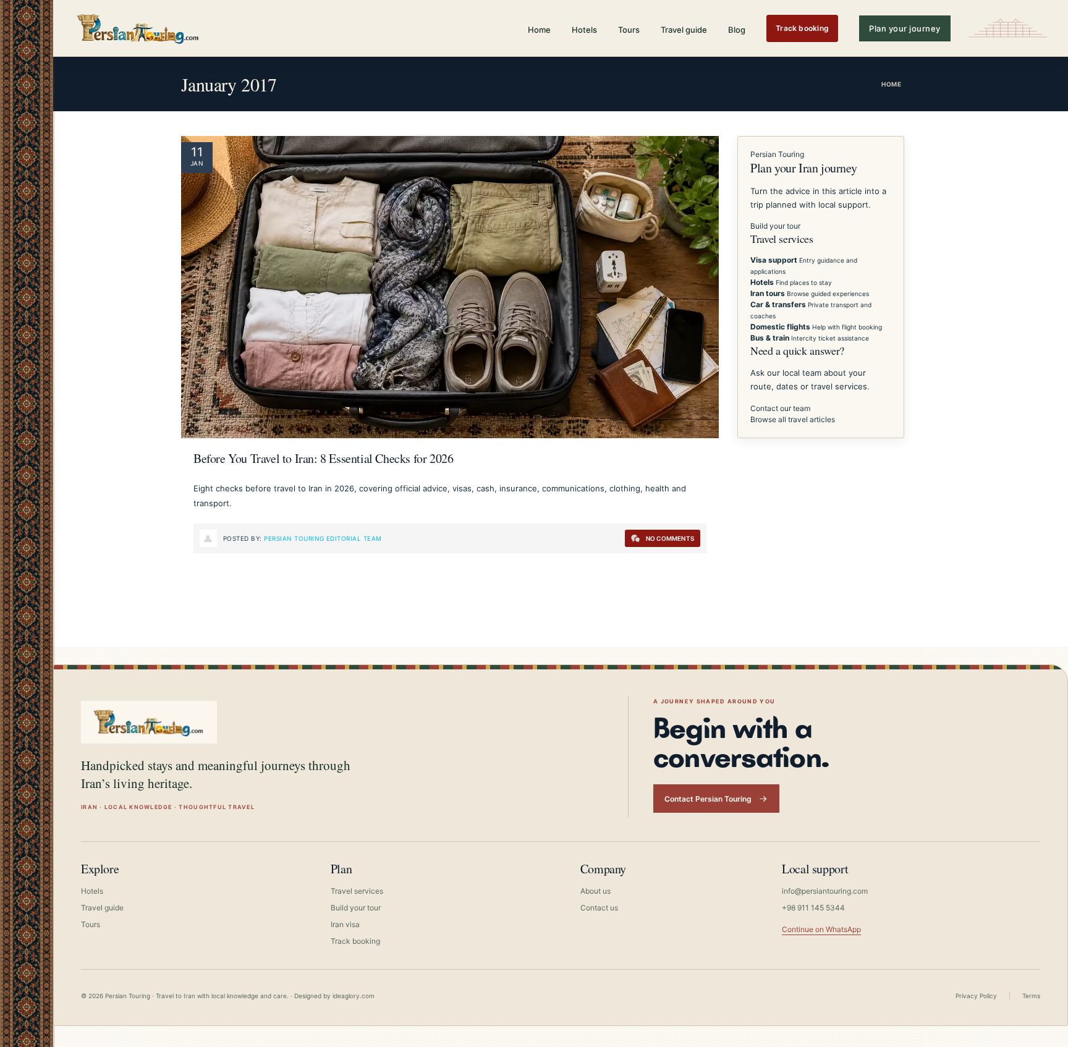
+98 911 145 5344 (813, 907)
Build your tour (775, 226)
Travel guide (684, 30)
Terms (1031, 995)
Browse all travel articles (792, 419)
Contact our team (780, 408)
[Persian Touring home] (138, 28)
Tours (629, 30)
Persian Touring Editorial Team (322, 538)
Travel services (357, 891)
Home (539, 30)
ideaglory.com (354, 995)
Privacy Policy (976, 995)
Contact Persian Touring (708, 798)
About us (595, 891)
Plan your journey (905, 28)
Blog (736, 30)
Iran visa (345, 924)
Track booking (802, 28)
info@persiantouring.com (825, 891)
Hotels (584, 30)
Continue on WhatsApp (821, 929)
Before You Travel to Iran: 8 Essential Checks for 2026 (323, 458)
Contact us (599, 907)
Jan (196, 163)
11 (197, 152)
